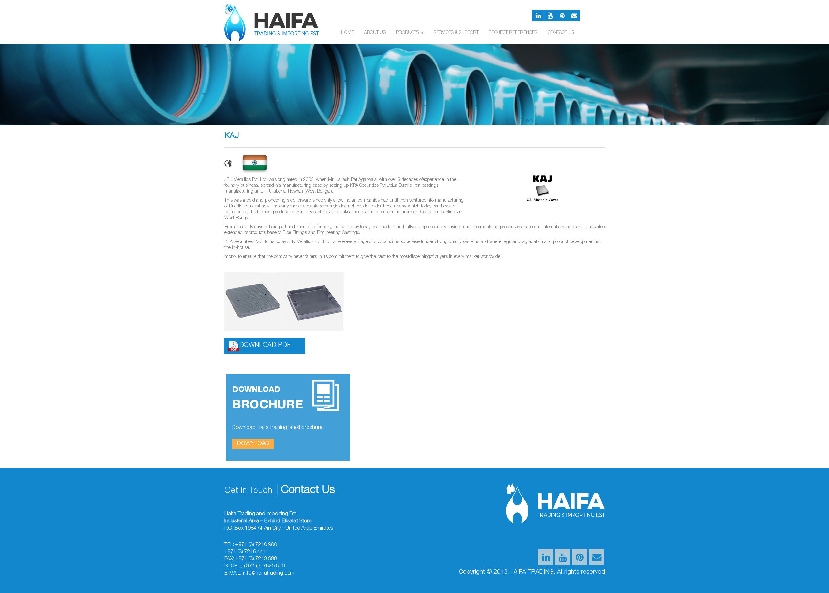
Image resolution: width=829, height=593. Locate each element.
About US (375, 33)
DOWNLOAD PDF (264, 345)
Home (347, 33)
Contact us (561, 33)
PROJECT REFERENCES (513, 33)
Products (408, 33)
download (253, 444)
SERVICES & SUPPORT (456, 33)
